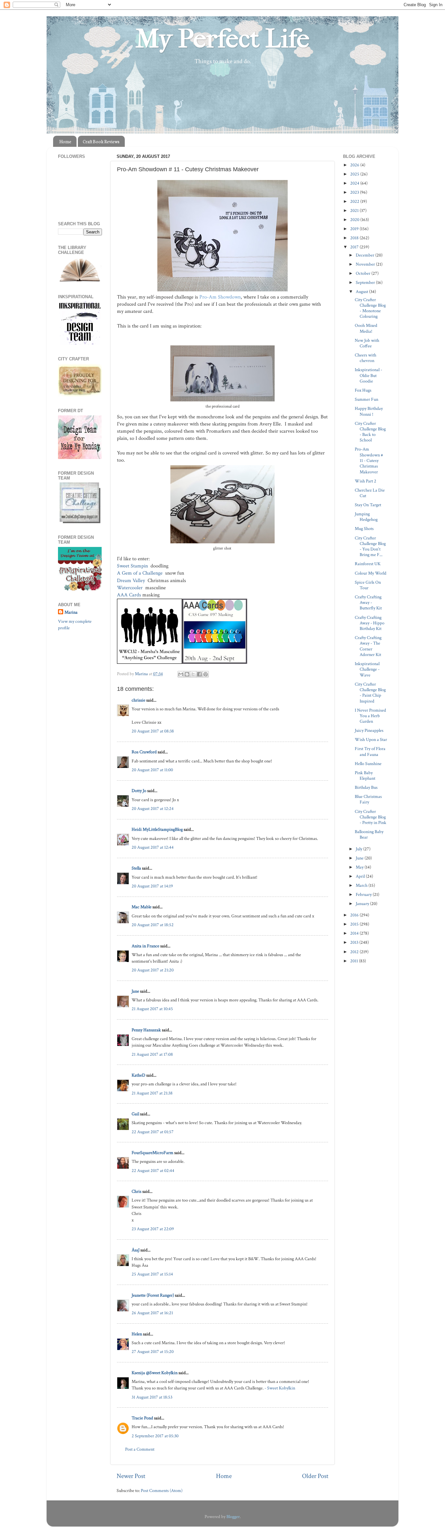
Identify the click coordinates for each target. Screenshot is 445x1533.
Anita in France (145, 946)
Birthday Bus (366, 787)
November (366, 264)
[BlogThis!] (187, 674)
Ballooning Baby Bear (369, 834)
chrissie (138, 700)
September (366, 282)
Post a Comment (139, 1449)
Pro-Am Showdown (220, 297)
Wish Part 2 (365, 481)
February (364, 894)
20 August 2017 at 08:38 (153, 731)
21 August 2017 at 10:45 (152, 1009)
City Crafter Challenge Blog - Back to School (370, 431)
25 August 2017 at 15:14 (152, 1274)
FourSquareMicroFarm (152, 1153)
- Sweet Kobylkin (280, 1388)
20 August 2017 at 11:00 (152, 770)
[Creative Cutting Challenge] (80, 522)
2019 (355, 229)
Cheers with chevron (365, 358)
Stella (136, 868)
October (363, 273)
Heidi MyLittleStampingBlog (157, 829)
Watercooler (130, 587)
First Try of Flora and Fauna (370, 751)
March (362, 885)
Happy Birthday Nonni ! (369, 411)
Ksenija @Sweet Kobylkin (155, 1373)
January (363, 903)
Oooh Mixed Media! (366, 328)
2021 (355, 210)
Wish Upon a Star (371, 739)
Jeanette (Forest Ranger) (153, 1295)
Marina (71, 612)
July (359, 849)
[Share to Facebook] (199, 674)
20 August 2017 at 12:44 (153, 847)
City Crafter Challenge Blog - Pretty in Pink (370, 817)
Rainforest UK (367, 564)
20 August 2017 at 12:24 (153, 808)
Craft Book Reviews (101, 141)
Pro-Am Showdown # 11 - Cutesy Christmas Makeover (369, 460)
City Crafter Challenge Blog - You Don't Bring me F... (370, 546)
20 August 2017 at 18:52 (153, 925)
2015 (355, 924)
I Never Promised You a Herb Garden (370, 716)
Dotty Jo (139, 790)
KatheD (138, 1075)
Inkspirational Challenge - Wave (367, 669)
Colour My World (370, 573)
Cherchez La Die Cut (370, 493)
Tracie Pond (142, 1418)
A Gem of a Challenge (140, 573)
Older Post (315, 1476)
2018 (355, 238)
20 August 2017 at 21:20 (153, 970)
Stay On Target (368, 505)
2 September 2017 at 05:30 (155, 1436)
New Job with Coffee (367, 343)
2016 (355, 915)
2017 (355, 247)
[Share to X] (193, 674)
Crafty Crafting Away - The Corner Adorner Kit (368, 646)
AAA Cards (129, 595)
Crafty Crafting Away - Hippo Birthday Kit (369, 623)
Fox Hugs (363, 390)
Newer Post (131, 1476)
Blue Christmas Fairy (368, 799)
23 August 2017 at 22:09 (153, 1229)
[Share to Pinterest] (205, 674)
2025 (355, 174)
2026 (355, 165)
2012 (355, 952)
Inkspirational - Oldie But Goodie (368, 375)
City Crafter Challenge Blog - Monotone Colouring (370, 308)
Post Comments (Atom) (161, 1490)
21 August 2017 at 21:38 (152, 1093)
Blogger (233, 1516)
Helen (137, 1334)
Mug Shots (364, 528)
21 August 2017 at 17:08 (152, 1054)
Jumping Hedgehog (366, 517)
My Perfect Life (222, 38)
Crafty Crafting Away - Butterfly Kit (368, 602)
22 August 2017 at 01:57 (153, 1132)
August (362, 291)
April (361, 876)
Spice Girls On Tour (368, 585)
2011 (354, 961)
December (365, 255)
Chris (136, 1191)
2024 (355, 183)
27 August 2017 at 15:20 (153, 1351)
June (360, 858)
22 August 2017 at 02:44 (153, 1170)
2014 (355, 933)
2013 (354, 942)
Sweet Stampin (133, 566)
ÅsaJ (135, 1250)
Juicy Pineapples (369, 730)
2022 (355, 201)
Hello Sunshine (368, 763)
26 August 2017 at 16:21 (152, 1313)
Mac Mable (141, 907)
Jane (135, 991)
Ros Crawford (144, 752)
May (360, 867)
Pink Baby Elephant (365, 775)
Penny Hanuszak (146, 1030)
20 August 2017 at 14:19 (152, 886)
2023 (355, 192)
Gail (135, 1114)
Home (65, 141)
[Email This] (181, 674)
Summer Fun (366, 399)
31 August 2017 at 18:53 (152, 1397)
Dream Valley (131, 580)
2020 (355, 219)
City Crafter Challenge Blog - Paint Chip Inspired (370, 692)
